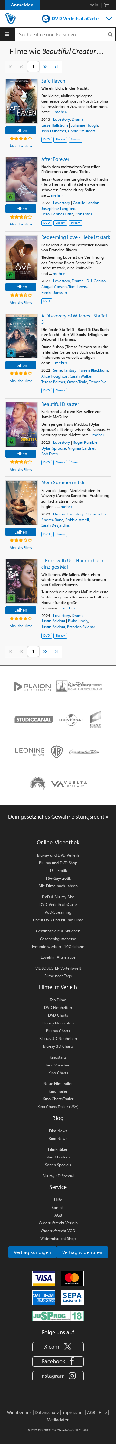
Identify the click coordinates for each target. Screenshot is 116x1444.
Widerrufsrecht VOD (58, 1230)
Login (92, 5)
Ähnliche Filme (21, 146)
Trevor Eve (98, 381)
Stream (75, 139)
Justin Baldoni (53, 620)
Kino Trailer (58, 1091)
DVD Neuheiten (58, 1007)
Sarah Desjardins (55, 525)
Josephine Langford (58, 208)
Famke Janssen (54, 292)
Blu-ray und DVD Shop (58, 862)
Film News (58, 1130)
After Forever (55, 159)
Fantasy (70, 370)
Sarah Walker (81, 376)
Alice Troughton (54, 376)
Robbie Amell (77, 519)
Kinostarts (58, 1057)
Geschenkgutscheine (58, 938)
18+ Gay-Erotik (58, 878)
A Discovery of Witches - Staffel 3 (74, 318)
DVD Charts (58, 1015)
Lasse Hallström (54, 125)
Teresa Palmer (53, 381)
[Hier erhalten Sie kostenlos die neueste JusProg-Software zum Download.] (58, 1315)
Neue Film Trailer (58, 1083)
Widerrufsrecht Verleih (58, 1222)
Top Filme (58, 999)
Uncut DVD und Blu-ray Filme (58, 919)
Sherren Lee (96, 513)
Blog (58, 1118)
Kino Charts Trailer (58, 1098)
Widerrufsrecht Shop (58, 1238)
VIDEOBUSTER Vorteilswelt (58, 968)
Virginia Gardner (81, 448)
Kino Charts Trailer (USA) (58, 1106)
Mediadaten (58, 1420)
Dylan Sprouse (53, 448)
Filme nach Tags (58, 975)
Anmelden (22, 5)
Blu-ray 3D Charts (58, 1046)
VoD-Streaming (58, 912)
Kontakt (58, 1207)
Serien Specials (58, 1164)
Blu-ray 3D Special (58, 1175)
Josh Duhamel (53, 130)
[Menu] (7, 34)
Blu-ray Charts (58, 1030)
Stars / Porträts (58, 1156)
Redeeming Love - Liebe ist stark (75, 237)
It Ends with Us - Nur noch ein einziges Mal (72, 563)
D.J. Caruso (96, 280)
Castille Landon (86, 202)
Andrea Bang (52, 519)
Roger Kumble (85, 442)
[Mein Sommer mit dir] (21, 502)
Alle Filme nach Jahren (58, 885)
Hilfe (58, 1199)
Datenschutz (47, 1412)
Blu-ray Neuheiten (58, 1022)
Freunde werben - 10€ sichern (58, 946)
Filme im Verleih (58, 987)
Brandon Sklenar (81, 626)
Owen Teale (77, 381)
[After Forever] (21, 179)
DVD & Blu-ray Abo (58, 896)
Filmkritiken (58, 1149)
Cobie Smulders (81, 130)
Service (58, 1186)
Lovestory (61, 119)
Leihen (21, 130)
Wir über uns (19, 1412)
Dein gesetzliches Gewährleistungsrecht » (58, 816)
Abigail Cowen (54, 286)
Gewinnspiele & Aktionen (58, 930)
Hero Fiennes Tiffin (57, 213)
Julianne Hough (84, 125)
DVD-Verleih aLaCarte (75, 18)
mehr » (61, 111)
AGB (58, 1215)
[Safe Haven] (21, 101)
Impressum (73, 1412)
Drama (77, 119)
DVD (47, 139)
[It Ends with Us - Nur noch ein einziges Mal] (21, 581)
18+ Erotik (58, 870)
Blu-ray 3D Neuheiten (58, 1038)
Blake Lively (78, 620)
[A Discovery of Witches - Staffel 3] (21, 336)
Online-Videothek (58, 842)
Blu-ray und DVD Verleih (58, 854)
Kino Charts (58, 1072)
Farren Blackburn (93, 370)
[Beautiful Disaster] (21, 424)
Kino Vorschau (58, 1064)
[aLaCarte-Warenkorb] (106, 5)
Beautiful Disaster (60, 404)
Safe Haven (53, 81)
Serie (57, 370)
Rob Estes (83, 213)
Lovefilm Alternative (58, 957)
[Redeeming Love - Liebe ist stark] (21, 257)
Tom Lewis (77, 286)
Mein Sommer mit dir (63, 482)
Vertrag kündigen (32, 1252)
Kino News (58, 1138)
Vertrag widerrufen (82, 1252)
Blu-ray (60, 139)
